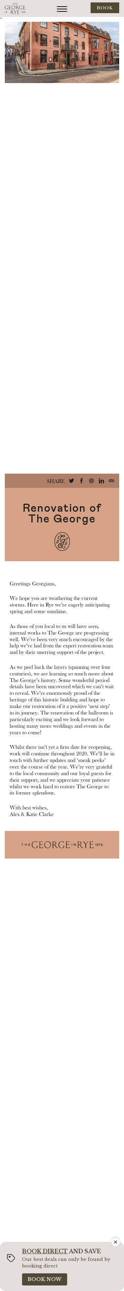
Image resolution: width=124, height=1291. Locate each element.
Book (105, 8)
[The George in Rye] (15, 8)
